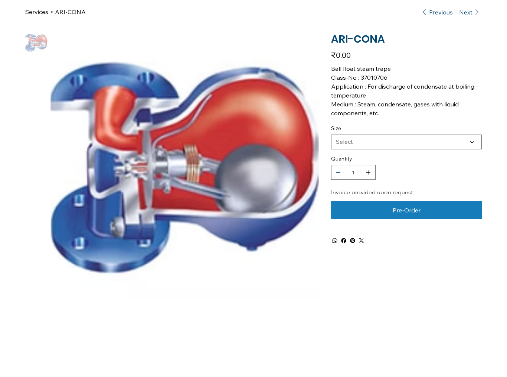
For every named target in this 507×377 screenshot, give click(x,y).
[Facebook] (343, 240)
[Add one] (368, 172)
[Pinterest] (352, 240)
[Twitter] (361, 240)
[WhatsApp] (334, 240)
